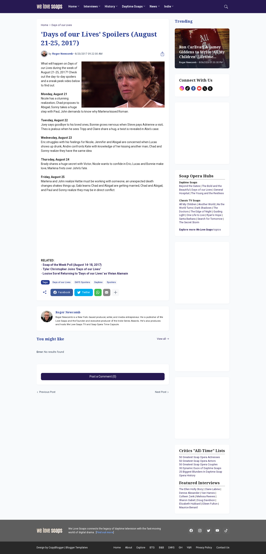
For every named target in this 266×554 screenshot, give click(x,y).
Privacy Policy (204, 547)
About (128, 547)
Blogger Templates (77, 547)
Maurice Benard (188, 507)
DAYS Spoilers (82, 282)
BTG (152, 547)
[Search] (226, 6)
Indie (167, 6)
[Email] (106, 292)
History (110, 6)
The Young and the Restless (207, 193)
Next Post (160, 392)
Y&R (189, 547)
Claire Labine (212, 489)
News (153, 6)
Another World (206, 204)
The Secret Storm (189, 222)
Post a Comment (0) (103, 376)
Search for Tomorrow (209, 218)
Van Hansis (208, 492)
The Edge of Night (201, 211)
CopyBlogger (56, 547)
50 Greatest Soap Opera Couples (198, 464)
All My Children (187, 204)
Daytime (98, 282)
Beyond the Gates (189, 186)
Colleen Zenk (187, 496)
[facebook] (191, 530)
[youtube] (217, 530)
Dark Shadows (203, 207)
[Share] (161, 54)
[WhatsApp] (98, 292)
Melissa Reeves (205, 496)
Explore (141, 547)
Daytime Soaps (132, 6)
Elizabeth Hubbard (190, 503)
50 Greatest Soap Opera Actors (197, 461)
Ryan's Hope (214, 215)
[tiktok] (226, 530)
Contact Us (222, 547)
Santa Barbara (187, 218)
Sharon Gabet (187, 500)
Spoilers (111, 282)
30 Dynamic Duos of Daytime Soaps (200, 468)
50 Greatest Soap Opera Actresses (199, 457)
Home (72, 6)
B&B (161, 547)
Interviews (91, 6)
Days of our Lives (62, 25)
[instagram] (200, 530)
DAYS (171, 547)
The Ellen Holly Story (191, 489)
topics (200, 229)
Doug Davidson (206, 500)
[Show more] (115, 292)
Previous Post (47, 392)
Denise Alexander (189, 492)
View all (161, 338)
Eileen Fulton (210, 503)
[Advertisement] (205, 133)
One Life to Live (196, 215)
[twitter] (208, 530)
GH (180, 547)
